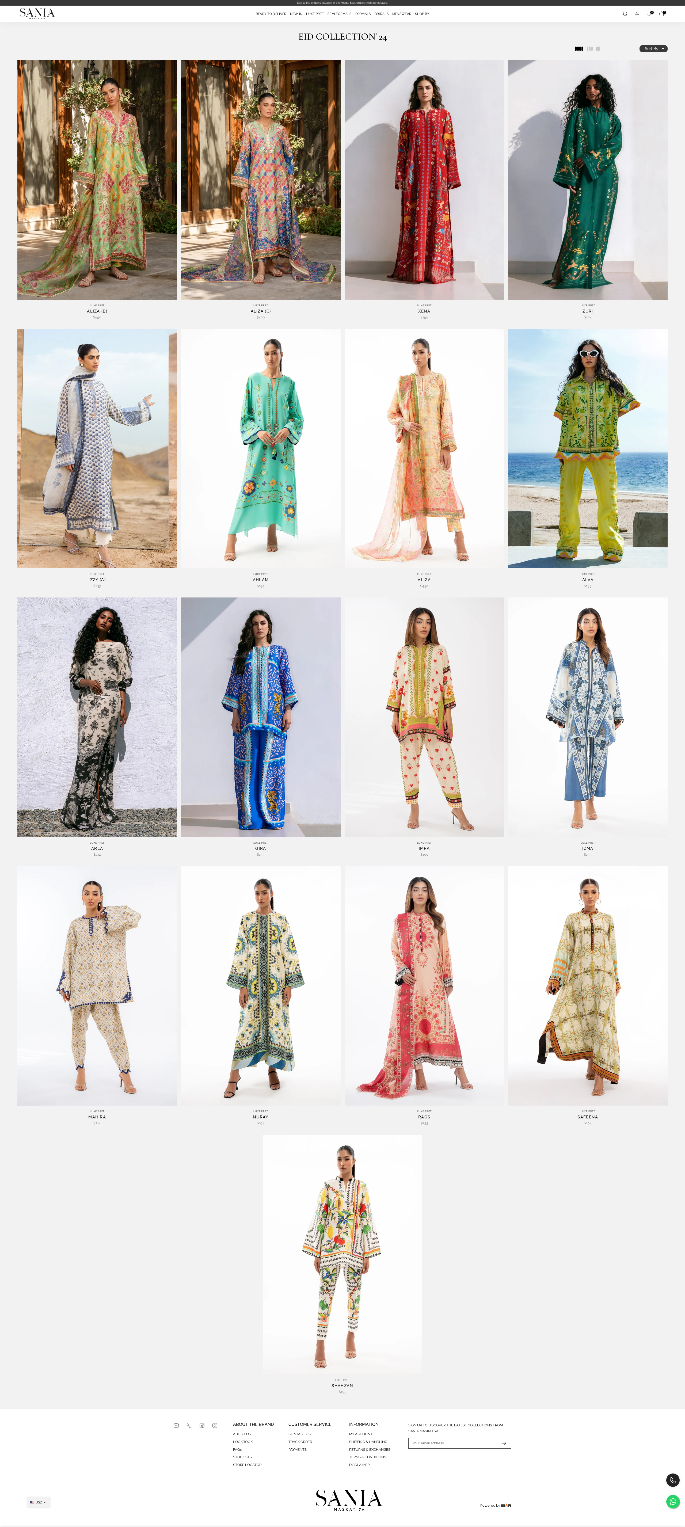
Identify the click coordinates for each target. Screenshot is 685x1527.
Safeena (587, 1117)
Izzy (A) (97, 579)
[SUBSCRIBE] (501, 1443)
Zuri (588, 311)
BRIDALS (382, 14)
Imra (424, 848)
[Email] (176, 1425)
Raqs (424, 1117)
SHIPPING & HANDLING (368, 1442)
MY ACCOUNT (360, 1434)
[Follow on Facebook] (202, 1425)
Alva (587, 579)
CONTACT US (299, 1434)
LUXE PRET (315, 14)
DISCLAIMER (359, 1465)
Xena (424, 311)
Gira (260, 848)
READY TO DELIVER (271, 14)
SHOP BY (422, 14)
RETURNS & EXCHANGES (369, 1450)
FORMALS (363, 14)
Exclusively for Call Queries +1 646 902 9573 (345, 2)
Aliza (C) (261, 311)
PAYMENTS (297, 1450)
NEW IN (296, 14)
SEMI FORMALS (340, 14)
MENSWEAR (401, 14)
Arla (97, 848)
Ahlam (261, 579)
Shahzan (342, 1385)
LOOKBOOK (243, 1442)
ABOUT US (242, 1434)
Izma (587, 848)
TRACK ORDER (300, 1442)
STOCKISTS (242, 1457)
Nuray (261, 1117)
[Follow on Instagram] (214, 1425)
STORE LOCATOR (247, 1465)
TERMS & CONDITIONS (367, 1457)
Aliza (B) (97, 311)
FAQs (237, 1450)
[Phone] (189, 1425)
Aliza (424, 579)
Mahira (97, 1117)
